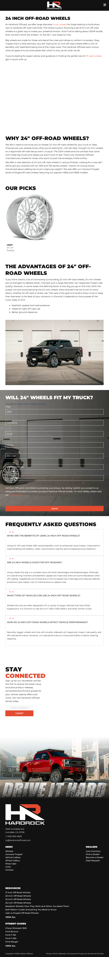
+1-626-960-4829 (13, 836)
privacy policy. (16, 495)
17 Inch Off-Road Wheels (17, 892)
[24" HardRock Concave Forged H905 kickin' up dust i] (80, 662)
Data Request (93, 860)
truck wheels (60, 24)
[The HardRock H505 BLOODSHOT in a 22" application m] (96, 662)
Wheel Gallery (12, 860)
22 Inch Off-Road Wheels (18, 899)
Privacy (49, 954)
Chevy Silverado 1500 (16, 928)
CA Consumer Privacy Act (77, 954)
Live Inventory (93, 851)
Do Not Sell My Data (96, 954)
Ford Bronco (11, 931)
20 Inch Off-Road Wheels (18, 896)
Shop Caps (10, 863)
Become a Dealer (95, 857)
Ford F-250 (10, 938)
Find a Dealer (93, 854)
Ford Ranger (11, 941)
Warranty (62, 954)
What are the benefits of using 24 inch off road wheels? (43, 535)
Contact (9, 870)
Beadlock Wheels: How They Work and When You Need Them (37, 906)
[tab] (54, 536)
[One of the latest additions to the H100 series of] (80, 671)
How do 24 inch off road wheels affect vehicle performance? (47, 622)
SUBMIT (19, 713)
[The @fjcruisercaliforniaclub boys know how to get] (96, 671)
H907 (10, 245)
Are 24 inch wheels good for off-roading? (34, 562)
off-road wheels (93, 56)
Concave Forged (13, 854)
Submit (54, 508)
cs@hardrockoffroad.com (18, 840)
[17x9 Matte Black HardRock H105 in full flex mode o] (64, 671)
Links (8, 866)
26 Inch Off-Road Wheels (18, 903)
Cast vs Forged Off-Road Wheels (22, 913)
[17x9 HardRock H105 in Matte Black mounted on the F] (64, 662)
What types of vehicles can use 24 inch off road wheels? (43, 595)
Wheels (9, 851)
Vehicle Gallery (13, 857)
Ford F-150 (10, 935)
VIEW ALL (10, 917)
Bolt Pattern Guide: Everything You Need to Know (31, 909)
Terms (55, 954)
